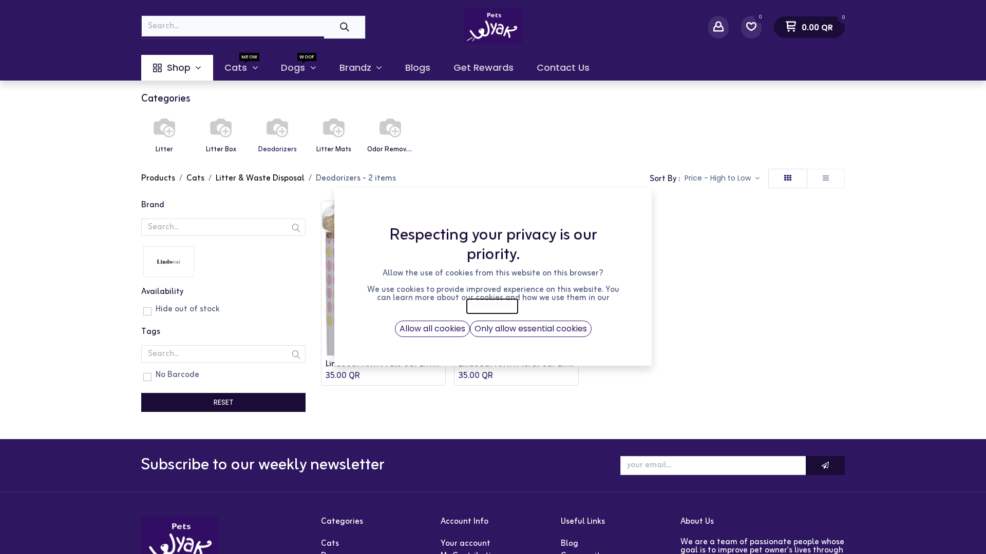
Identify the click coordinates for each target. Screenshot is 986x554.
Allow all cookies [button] (432, 328)
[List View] (826, 178)
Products (158, 178)
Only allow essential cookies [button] (531, 328)
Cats (195, 178)
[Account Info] (718, 27)
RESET (224, 402)
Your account (465, 543)
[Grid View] (787, 178)
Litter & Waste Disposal (260, 178)
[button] (722, 178)
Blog (569, 543)
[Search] (344, 27)
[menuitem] (177, 68)
